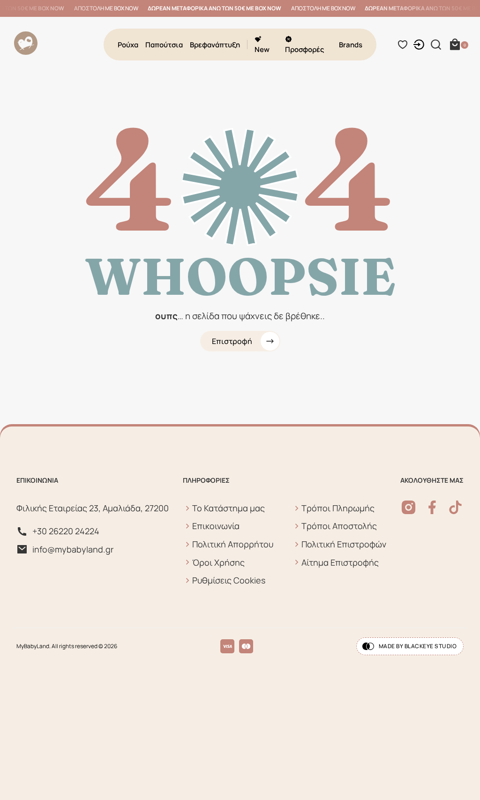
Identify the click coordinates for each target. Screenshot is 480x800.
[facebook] (432, 507)
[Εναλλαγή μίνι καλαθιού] (455, 44)
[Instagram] (408, 507)
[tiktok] (455, 507)
